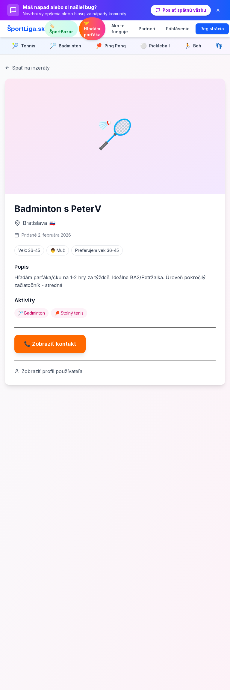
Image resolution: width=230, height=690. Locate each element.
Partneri (147, 28)
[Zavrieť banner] (218, 10)
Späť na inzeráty (31, 68)
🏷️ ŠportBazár (61, 28)
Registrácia (212, 28)
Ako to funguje (119, 28)
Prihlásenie (178, 28)
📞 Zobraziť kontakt (50, 344)
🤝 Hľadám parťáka (92, 28)
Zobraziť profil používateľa (52, 371)
